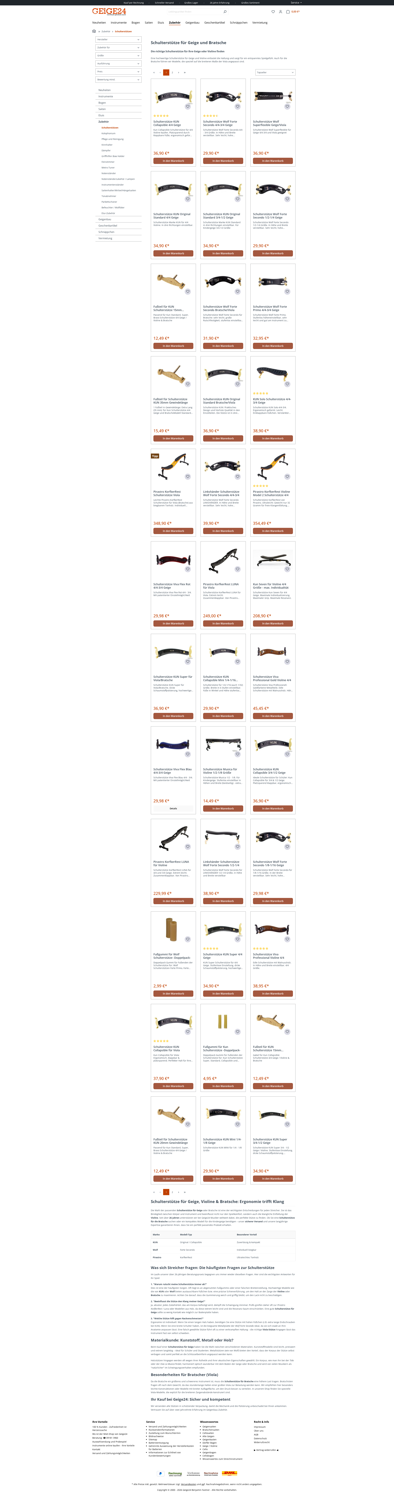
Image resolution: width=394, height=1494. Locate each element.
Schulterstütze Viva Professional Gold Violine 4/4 (272, 678)
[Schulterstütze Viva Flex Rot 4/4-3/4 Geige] (173, 559)
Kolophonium (108, 133)
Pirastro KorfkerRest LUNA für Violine (171, 863)
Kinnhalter (107, 144)
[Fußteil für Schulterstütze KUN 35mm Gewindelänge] (173, 374)
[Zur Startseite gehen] (109, 12)
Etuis (101, 115)
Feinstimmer (108, 161)
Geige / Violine (210, 1445)
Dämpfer (106, 150)
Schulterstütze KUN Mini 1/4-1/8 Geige (222, 1141)
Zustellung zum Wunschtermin (165, 1433)
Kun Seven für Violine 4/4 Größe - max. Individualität (271, 585)
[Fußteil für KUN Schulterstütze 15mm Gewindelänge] (173, 281)
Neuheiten (104, 90)
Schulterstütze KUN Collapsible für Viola (166, 1048)
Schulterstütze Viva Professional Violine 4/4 (268, 956)
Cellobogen (208, 1455)
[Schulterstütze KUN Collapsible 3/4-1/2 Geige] (273, 744)
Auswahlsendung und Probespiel (109, 1441)
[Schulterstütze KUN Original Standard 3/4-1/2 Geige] (223, 189)
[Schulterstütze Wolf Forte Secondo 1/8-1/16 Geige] (273, 836)
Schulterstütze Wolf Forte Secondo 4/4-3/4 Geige (220, 123)
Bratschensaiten (211, 1429)
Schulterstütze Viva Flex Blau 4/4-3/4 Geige (172, 771)
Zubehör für (103, 47)
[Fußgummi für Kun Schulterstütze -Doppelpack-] (223, 1022)
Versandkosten (188, 1484)
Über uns (258, 1430)
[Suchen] (225, 11)
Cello (205, 1449)
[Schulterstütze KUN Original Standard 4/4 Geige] (173, 189)
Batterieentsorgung (159, 1442)
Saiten (102, 109)
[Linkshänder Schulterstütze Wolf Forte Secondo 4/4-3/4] (223, 466)
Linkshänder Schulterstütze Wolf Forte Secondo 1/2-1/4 (221, 863)
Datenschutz (260, 1438)
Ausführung (103, 63)
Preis (100, 71)
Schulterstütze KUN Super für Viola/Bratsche (172, 678)
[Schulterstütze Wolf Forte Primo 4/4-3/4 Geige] (273, 281)
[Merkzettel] (273, 12)
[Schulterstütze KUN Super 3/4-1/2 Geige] (273, 1114)
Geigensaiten (209, 1426)
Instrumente (105, 96)
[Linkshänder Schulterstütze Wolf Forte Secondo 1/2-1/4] (223, 836)
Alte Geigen (208, 1436)
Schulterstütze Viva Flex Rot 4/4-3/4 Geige (171, 585)
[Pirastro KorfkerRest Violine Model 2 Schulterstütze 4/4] (273, 466)
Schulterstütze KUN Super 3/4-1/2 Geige (270, 1141)
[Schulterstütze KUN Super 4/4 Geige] (223, 929)
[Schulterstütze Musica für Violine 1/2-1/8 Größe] (223, 744)
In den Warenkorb (173, 161)
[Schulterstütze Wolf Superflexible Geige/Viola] (273, 96)
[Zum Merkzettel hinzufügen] (188, 106)
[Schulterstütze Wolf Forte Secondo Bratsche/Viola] (223, 281)
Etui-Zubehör (108, 213)
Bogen (102, 102)
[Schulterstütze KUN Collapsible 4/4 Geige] (173, 96)
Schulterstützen (110, 127)
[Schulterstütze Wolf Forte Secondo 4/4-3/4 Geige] (223, 96)
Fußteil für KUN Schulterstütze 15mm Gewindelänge (167, 308)
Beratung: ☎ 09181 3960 (105, 1437)
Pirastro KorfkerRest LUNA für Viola (221, 585)
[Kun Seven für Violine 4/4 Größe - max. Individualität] (273, 559)
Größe (100, 55)
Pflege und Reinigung (113, 139)
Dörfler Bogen (210, 1442)
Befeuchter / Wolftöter (113, 207)
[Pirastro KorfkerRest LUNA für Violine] (173, 836)
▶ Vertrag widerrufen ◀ (266, 1450)
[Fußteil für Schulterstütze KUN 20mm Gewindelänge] (173, 1114)
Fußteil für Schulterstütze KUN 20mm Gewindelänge (170, 1141)
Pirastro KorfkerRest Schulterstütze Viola (167, 493)
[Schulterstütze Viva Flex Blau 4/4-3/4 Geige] (173, 744)
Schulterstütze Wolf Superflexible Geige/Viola (269, 123)
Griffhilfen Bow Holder (113, 156)
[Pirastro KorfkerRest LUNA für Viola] (223, 559)
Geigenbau (104, 219)
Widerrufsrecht (262, 1442)
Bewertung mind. (106, 79)
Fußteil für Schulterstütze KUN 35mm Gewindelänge (170, 400)
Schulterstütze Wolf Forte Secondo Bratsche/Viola (220, 308)
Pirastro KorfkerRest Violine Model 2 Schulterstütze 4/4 (271, 493)
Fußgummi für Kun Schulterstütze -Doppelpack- (221, 1048)
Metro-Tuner (108, 167)
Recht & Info (261, 1422)
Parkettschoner (109, 201)
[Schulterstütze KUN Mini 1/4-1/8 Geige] (223, 1114)
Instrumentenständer (113, 184)
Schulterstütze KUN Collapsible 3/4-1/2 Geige (269, 771)
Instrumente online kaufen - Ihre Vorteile (113, 1445)
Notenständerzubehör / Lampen (118, 178)
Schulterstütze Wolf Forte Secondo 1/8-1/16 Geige (270, 863)
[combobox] (194, 11)
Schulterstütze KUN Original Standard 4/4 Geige (171, 215)
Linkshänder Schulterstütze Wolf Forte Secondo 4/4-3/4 (221, 493)
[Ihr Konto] (280, 12)
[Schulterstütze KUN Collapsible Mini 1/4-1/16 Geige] (223, 651)
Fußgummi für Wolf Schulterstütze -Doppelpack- (172, 956)
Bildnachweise (156, 1436)
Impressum (260, 1426)
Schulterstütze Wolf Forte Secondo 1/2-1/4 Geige (270, 215)
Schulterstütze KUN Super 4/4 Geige (222, 956)
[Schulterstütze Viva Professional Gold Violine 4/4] (273, 651)
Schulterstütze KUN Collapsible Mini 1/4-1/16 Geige (219, 678)
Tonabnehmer (109, 196)
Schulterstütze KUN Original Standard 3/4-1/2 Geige (221, 215)
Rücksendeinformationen (162, 1429)
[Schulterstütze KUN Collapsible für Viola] (173, 1022)
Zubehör (103, 121)
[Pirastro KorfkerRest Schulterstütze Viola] (173, 466)
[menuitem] (171, 1426)
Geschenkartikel (107, 225)
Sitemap (153, 1439)
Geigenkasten (210, 1439)
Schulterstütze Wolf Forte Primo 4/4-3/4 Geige (270, 308)
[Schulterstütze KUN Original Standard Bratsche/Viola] (223, 374)
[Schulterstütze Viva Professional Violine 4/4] (273, 929)
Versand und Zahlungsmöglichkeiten (111, 1453)
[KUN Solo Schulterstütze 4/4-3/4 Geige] (273, 374)
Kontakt (96, 1449)
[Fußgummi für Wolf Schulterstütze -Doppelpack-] (173, 929)
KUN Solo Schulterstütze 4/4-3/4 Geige (272, 400)
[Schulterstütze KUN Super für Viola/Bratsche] (173, 651)
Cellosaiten (208, 1433)
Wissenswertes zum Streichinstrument (222, 1458)
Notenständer (109, 173)
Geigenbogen (209, 1452)
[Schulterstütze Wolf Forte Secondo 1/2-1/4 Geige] (273, 189)
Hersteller (102, 39)
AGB (256, 1434)
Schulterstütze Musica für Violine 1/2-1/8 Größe (220, 771)
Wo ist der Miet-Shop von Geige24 (109, 1433)
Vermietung (105, 238)
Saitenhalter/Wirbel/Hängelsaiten (119, 190)
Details (173, 808)
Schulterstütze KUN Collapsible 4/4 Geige (167, 123)
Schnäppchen (106, 232)
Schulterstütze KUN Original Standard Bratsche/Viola (221, 400)
